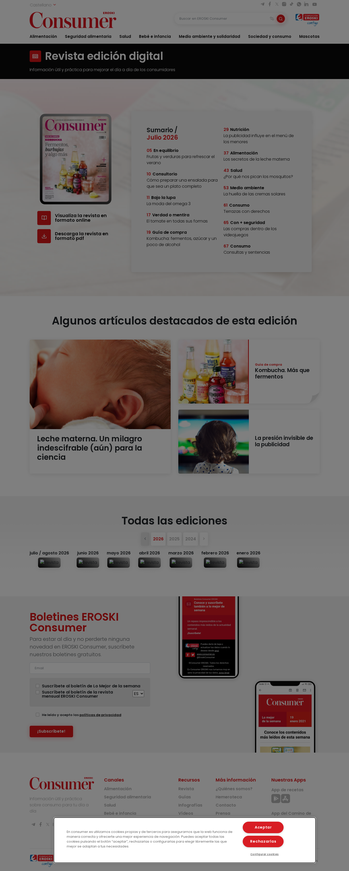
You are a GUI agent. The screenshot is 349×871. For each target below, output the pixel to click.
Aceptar (263, 827)
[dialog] (185, 840)
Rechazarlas (263, 841)
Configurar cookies (264, 854)
